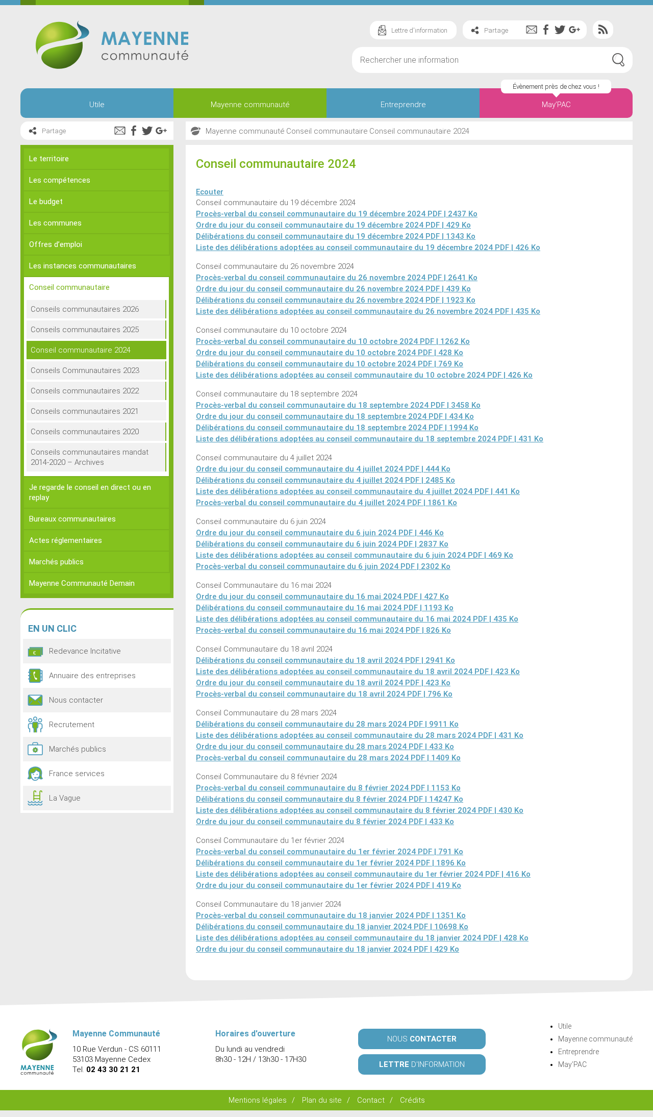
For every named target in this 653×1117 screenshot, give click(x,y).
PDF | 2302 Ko (323, 566)
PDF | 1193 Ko (325, 607)
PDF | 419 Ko (328, 885)
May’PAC (556, 104)
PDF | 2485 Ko (325, 480)
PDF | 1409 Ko (328, 757)
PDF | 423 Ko (358, 671)
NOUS (422, 1039)
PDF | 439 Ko (333, 288)
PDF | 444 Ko (323, 469)
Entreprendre (403, 104)
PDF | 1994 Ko (337, 427)
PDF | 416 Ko (363, 874)
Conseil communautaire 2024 (81, 350)
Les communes (55, 223)
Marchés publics (56, 561)
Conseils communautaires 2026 (85, 309)
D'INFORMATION (422, 1064)
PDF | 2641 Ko (337, 277)
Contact (371, 1100)
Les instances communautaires (82, 265)
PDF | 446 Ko (320, 532)
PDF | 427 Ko (322, 596)
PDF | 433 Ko (325, 746)
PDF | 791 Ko (329, 851)
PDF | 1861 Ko (326, 502)
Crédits (412, 1100)
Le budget (46, 201)
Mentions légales (258, 1100)
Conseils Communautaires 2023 (85, 370)
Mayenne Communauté (112, 44)
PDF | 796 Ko (324, 694)
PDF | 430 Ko (359, 810)
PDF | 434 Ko (335, 416)
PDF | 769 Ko (329, 363)
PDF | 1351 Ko (331, 915)
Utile (97, 104)
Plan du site (322, 1100)
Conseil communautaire (69, 287)
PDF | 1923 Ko (335, 300)
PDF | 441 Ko (358, 491)
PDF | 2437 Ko (337, 213)
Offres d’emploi (55, 244)
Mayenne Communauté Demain (82, 583)
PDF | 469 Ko (354, 555)
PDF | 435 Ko (368, 311)
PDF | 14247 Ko (329, 799)
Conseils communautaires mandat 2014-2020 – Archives (89, 457)
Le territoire (49, 158)
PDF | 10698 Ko (332, 926)
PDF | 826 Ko (323, 630)
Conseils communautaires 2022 (85, 390)
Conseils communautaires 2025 (85, 329)
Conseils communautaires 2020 (85, 431)
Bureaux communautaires (72, 519)
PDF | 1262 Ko (333, 341)
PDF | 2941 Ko (325, 660)
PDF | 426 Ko (368, 247)
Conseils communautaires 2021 (85, 411)
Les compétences (59, 180)
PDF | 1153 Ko (328, 787)
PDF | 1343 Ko (335, 236)
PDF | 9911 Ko (327, 724)
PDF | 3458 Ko (338, 405)
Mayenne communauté (250, 104)
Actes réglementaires (65, 540)
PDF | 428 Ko (329, 352)
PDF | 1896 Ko (331, 862)
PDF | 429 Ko (333, 225)
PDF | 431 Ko (369, 438)
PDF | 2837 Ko (322, 544)
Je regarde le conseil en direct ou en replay (90, 492)
